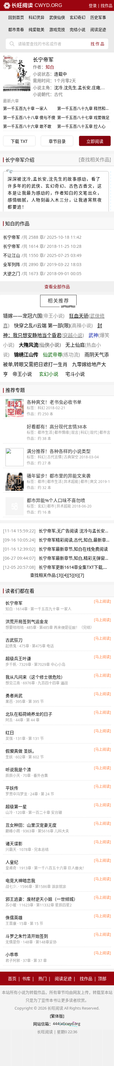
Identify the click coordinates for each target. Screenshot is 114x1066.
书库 (26, 978)
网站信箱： (43, 1024)
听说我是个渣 (18, 769)
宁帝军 (13, 603)
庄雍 (96, 87)
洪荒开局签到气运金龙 (26, 621)
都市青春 (16, 29)
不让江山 (11, 255)
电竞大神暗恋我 (20, 880)
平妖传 (11, 788)
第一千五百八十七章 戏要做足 (83, 117)
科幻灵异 (36, 17)
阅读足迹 (98, 29)
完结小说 (77, 29)
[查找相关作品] (95, 159)
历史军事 (98, 17)
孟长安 (84, 87)
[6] (76, 575)
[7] (81, 575)
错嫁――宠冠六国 (33, 315)
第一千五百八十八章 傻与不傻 (29, 117)
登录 (93, 5)
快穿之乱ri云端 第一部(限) (53, 325)
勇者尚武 (13, 695)
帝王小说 (22, 374)
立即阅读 (94, 141)
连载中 (60, 74)
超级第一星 (16, 806)
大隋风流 (40, 345)
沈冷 (58, 87)
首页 (12, 978)
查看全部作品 (57, 286)
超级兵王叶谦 (18, 658)
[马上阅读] (102, 601)
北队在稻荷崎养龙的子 (28, 714)
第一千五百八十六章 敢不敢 (27, 126)
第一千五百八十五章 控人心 (81, 126)
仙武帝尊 (61, 354)
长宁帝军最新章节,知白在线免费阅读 (73, 549)
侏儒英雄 (13, 917)
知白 (50, 67)
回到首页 (16, 17)
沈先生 (70, 87)
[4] (65, 575)
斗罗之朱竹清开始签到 (26, 936)
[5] (70, 575)
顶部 (102, 978)
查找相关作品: (43, 575)
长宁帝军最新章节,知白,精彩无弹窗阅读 (76, 558)
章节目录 (57, 141)
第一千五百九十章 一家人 (25, 108)
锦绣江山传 (26, 354)
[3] (59, 575)
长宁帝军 (11, 237)
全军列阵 (11, 264)
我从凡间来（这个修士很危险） (35, 677)
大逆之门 (11, 273)
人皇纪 (11, 862)
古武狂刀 (13, 640)
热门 (42, 978)
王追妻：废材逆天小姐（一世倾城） (41, 899)
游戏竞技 (57, 29)
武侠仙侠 (57, 17)
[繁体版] (57, 1016)
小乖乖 (11, 954)
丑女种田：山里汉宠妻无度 (31, 825)
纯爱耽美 (36, 29)
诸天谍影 (13, 843)
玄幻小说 (48, 374)
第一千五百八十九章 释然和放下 (85, 108)
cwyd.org (47, 5)
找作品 (106, 5)
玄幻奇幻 (77, 17)
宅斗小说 (75, 374)
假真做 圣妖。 (20, 751)
